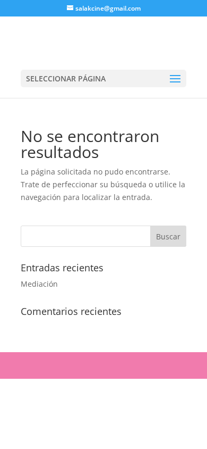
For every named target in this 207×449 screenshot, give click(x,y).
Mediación (39, 284)
